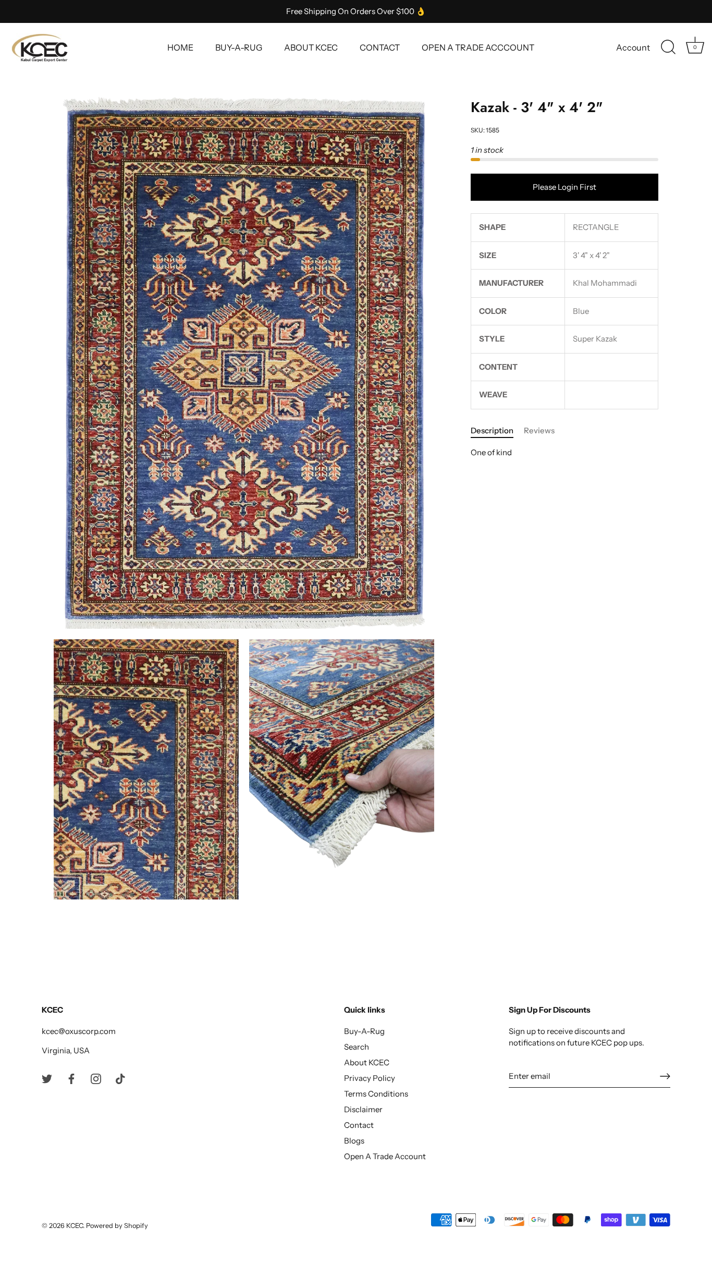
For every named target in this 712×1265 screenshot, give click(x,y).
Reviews (539, 430)
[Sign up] (665, 1076)
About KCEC (366, 1062)
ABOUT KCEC (311, 47)
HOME (180, 47)
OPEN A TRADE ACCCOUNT (478, 47)
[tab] (497, 431)
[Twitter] (47, 1078)
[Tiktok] (120, 1078)
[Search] (668, 47)
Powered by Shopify (117, 1226)
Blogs (354, 1141)
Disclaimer (363, 1109)
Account (633, 47)
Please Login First (564, 187)
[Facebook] (71, 1078)
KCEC (74, 1226)
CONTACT (380, 47)
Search (356, 1047)
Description (492, 430)
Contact (359, 1125)
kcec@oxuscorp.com (79, 1031)
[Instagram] (96, 1078)
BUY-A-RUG (238, 47)
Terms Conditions (376, 1094)
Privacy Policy (369, 1078)
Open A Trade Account (385, 1156)
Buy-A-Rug (364, 1031)
